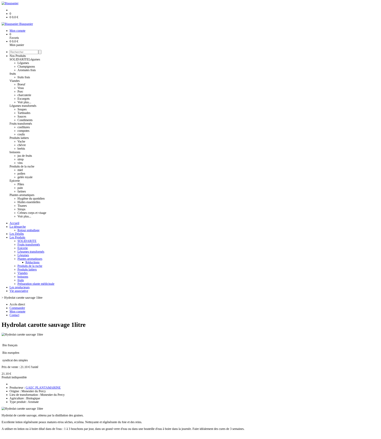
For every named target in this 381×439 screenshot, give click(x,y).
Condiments (25, 120)
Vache (21, 141)
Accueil (14, 223)
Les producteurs (20, 287)
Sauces (21, 116)
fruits (13, 73)
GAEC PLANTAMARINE (43, 387)
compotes (23, 130)
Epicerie (15, 180)
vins (20, 163)
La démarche (18, 226)
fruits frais (23, 77)
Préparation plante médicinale (35, 283)
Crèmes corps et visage (31, 212)
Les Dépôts (17, 233)
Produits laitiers (19, 138)
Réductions (32, 262)
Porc (20, 91)
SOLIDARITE (19, 59)
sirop (20, 159)
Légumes (34, 59)
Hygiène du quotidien (31, 198)
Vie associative (19, 291)
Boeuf (21, 84)
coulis (21, 134)
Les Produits (17, 237)
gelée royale (25, 177)
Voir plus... (24, 102)
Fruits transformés (21, 123)
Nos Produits (18, 55)
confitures (23, 127)
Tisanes (22, 205)
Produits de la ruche (22, 166)
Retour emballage (28, 230)
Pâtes (20, 184)
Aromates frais (26, 70)
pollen (21, 173)
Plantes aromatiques (22, 195)
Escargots (23, 98)
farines (21, 191)
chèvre (21, 145)
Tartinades (23, 113)
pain (20, 187)
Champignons (26, 66)
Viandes (15, 80)
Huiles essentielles (28, 202)
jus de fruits (24, 155)
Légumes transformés (23, 105)
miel (20, 170)
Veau (20, 88)
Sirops (21, 209)
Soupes (22, 109)
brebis (21, 148)
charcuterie (24, 95)
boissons (15, 152)
